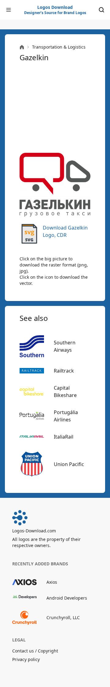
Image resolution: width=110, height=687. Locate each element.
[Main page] (22, 47)
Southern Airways (64, 346)
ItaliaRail (63, 436)
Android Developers (66, 598)
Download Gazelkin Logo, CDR (65, 231)
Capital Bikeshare (65, 391)
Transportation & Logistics (59, 47)
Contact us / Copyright (35, 651)
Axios (51, 582)
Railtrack (64, 370)
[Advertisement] (55, 107)
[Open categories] (8, 10)
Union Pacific (69, 464)
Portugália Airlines (66, 416)
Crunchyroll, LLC (63, 617)
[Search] (101, 10)
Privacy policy (26, 659)
